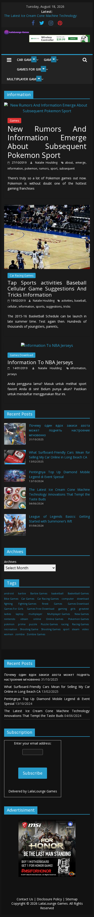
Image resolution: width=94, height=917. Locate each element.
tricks (66, 306)
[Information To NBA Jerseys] (47, 345)
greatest (84, 608)
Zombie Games (36, 634)
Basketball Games (78, 593)
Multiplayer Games (23, 79)
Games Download (21, 355)
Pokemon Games (78, 619)
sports (40, 306)
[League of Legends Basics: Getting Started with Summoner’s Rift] (15, 527)
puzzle (33, 624)
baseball (80, 301)
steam (75, 629)
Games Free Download (40, 608)
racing (64, 624)
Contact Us (25, 899)
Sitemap (71, 899)
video (85, 629)
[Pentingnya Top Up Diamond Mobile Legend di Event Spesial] (15, 478)
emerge (81, 163)
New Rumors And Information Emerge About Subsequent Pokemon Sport (47, 142)
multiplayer (35, 614)
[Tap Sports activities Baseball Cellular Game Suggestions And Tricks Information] (47, 207)
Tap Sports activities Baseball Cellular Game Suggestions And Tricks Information (47, 288)
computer (68, 598)
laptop (20, 614)
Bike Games (11, 598)
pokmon (9, 624)
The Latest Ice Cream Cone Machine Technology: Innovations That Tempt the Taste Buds (59, 494)
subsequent (67, 168)
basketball (57, 593)
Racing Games (80, 624)
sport (53, 168)
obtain (24, 619)
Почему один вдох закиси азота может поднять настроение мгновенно (59, 430)
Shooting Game (29, 629)
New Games (82, 614)
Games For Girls (30, 69)
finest (45, 603)
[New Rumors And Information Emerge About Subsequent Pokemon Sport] (47, 105)
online (37, 619)
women (8, 634)
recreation (10, 629)
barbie (22, 593)
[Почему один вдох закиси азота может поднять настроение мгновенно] (15, 436)
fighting (8, 603)
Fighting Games (27, 603)
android (9, 593)
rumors (44, 168)
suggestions (54, 306)
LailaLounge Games (42, 791)
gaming (62, 608)
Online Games (54, 619)
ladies (7, 614)
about (69, 163)
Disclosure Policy (49, 899)
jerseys (12, 374)
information (15, 168)
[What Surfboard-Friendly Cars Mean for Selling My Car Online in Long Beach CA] (15, 459)
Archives (10, 561)
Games (14, 121)
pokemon (31, 168)
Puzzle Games (49, 624)
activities (67, 301)
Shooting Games (50, 629)
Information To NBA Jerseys (40, 362)
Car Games (26, 59)
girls (73, 608)
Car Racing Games (21, 275)
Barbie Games (38, 593)
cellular (12, 306)
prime (22, 624)
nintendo (9, 619)
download (83, 598)
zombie (20, 634)
